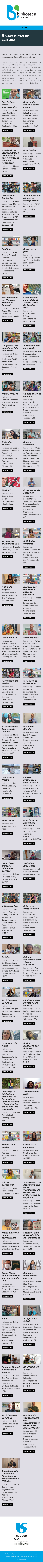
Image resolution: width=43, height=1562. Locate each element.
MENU (23, 27)
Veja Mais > (7, 130)
